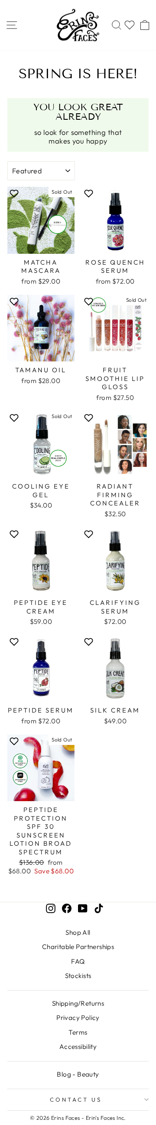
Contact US (76, 1099)
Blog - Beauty (78, 1074)
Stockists (78, 976)
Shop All (77, 932)
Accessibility (78, 1046)
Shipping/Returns (78, 1003)
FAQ (77, 961)
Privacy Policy (78, 1017)
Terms (77, 1032)
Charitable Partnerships (78, 947)
